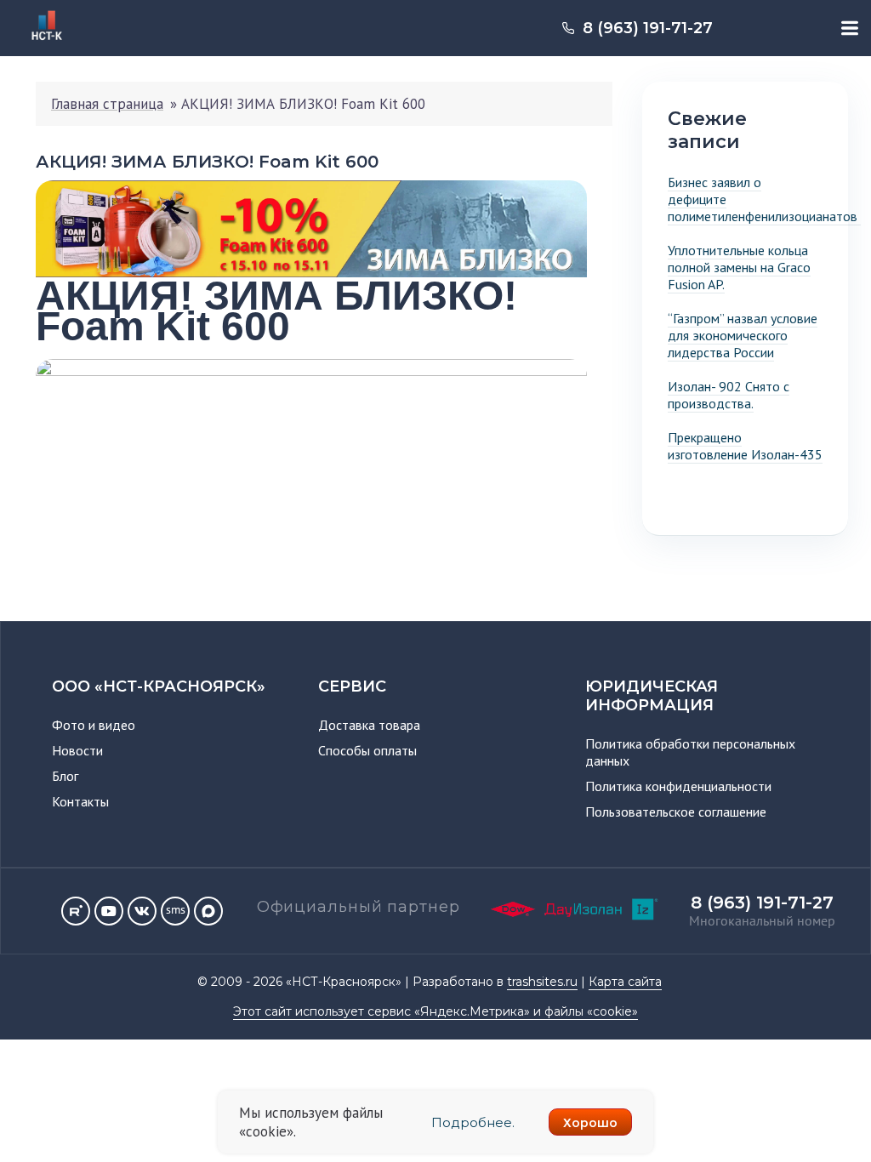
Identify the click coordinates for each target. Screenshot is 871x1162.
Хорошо (590, 1123)
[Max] (208, 911)
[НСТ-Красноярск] (40, 43)
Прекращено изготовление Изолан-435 (745, 446)
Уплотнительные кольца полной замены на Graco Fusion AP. (739, 267)
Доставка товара (369, 724)
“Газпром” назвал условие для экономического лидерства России (742, 335)
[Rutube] (75, 911)
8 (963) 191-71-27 (648, 28)
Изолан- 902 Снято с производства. (728, 395)
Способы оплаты (367, 750)
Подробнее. (473, 1122)
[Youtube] (108, 911)
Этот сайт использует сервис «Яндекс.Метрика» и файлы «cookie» (435, 1011)
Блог (65, 775)
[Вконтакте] (142, 911)
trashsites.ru (542, 981)
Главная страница (107, 103)
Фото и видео (93, 724)
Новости (77, 750)
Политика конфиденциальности (678, 786)
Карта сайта (625, 981)
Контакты (80, 801)
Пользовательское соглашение (675, 811)
